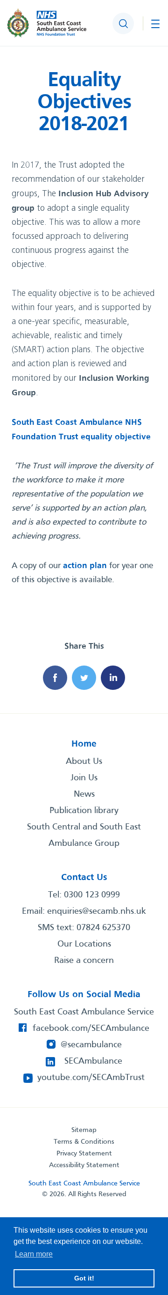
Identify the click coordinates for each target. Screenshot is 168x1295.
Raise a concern (84, 960)
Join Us (84, 778)
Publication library (84, 811)
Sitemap (84, 1130)
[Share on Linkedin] (113, 678)
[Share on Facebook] (55, 678)
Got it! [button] (84, 1278)
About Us (84, 761)
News (84, 794)
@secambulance (91, 1045)
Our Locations (84, 944)
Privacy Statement (84, 1153)
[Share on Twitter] (84, 678)
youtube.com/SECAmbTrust (91, 1077)
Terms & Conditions (84, 1142)
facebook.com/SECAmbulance (91, 1028)
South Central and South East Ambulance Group (84, 835)
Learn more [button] (34, 1254)
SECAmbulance (93, 1061)
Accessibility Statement (84, 1165)
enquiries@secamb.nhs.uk (96, 911)
